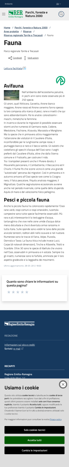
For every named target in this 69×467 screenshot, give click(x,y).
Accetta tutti (35, 440)
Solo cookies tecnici (34, 430)
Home (7, 27)
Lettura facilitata (13, 68)
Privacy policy (56, 419)
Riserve (27, 31)
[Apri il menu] (4, 14)
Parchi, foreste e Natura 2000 (31, 27)
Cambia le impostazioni (34, 450)
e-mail (16, 348)
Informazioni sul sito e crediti (19, 345)
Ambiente (9, 3)
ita (57, 3)
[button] (61, 14)
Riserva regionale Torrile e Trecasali (23, 35)
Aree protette (11, 31)
